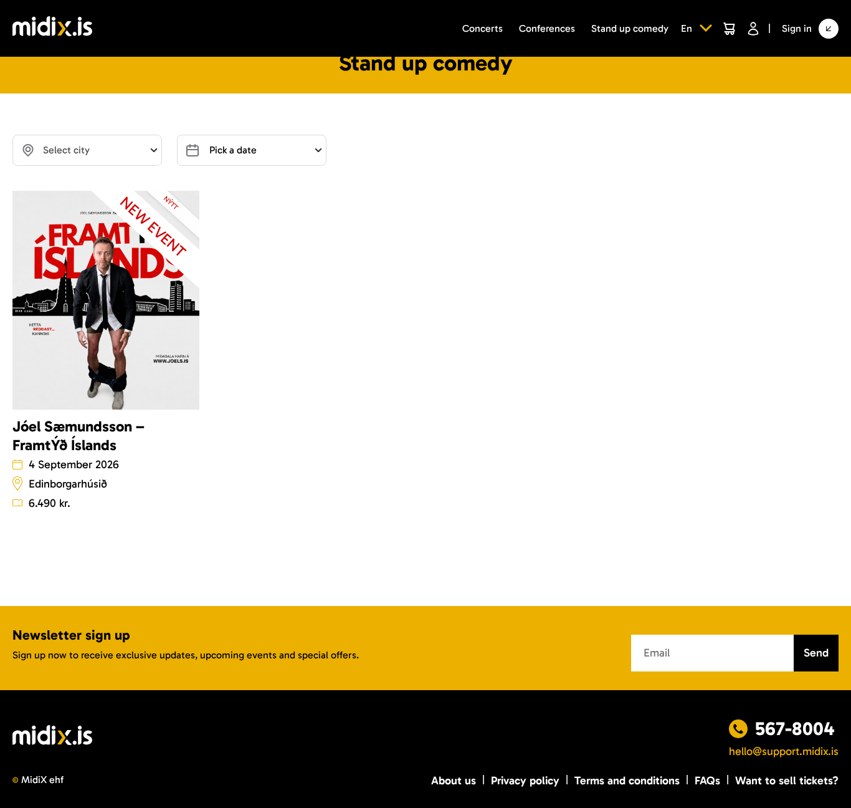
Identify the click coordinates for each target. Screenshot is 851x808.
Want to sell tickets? (787, 780)
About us (453, 780)
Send (816, 653)
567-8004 (795, 729)
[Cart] (728, 28)
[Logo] (52, 28)
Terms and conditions (627, 780)
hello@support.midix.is (784, 751)
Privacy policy (525, 780)
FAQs (707, 780)
